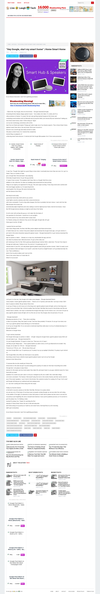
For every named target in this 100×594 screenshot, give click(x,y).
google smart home (11, 423)
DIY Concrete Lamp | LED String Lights (19, 476)
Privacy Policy (80, 591)
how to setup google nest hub (14, 425)
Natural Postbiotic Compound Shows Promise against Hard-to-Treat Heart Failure (64, 484)
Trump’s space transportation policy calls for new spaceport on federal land (64, 492)
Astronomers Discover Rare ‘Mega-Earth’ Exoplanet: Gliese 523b (64, 476)
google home (41, 418)
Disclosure (71, 591)
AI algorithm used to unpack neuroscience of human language (85, 96)
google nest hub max (48, 420)
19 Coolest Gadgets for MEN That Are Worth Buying (42, 492)
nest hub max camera (44, 425)
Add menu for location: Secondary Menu (20, 15)
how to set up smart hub (34, 423)
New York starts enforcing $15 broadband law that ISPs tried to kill (85, 103)
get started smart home (30, 418)
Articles (26, 2)
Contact (63, 591)
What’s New (11, 2)
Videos (19, 2)
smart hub (46, 428)
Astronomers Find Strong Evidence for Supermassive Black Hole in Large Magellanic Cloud (19, 492)
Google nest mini (60, 420)
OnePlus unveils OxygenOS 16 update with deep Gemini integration (85, 111)
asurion (9, 418)
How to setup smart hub (31, 425)
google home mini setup (12, 420)
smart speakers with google (14, 430)
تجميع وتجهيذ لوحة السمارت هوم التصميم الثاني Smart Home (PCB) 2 (42, 476)
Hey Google (22, 423)
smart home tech (37, 428)
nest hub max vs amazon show (14, 428)
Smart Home (27, 428)
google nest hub (36, 420)
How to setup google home (49, 423)
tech (7, 52)
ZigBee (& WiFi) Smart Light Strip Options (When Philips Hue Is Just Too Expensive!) (85, 71)
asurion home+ (17, 418)
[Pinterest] (35, 56)
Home (9, 44)
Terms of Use (90, 591)
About (57, 591)
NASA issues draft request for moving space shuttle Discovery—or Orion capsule (19, 482)
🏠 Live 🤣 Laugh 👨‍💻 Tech (21, 8)
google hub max (25, 420)
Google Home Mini (52, 418)
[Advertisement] (50, 29)
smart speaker (55, 428)
